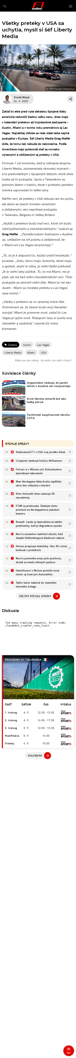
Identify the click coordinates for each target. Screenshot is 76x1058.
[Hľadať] (4, 6)
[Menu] (70, 6)
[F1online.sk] (38, 6)
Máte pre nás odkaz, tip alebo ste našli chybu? (43, 360)
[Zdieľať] (70, 99)
